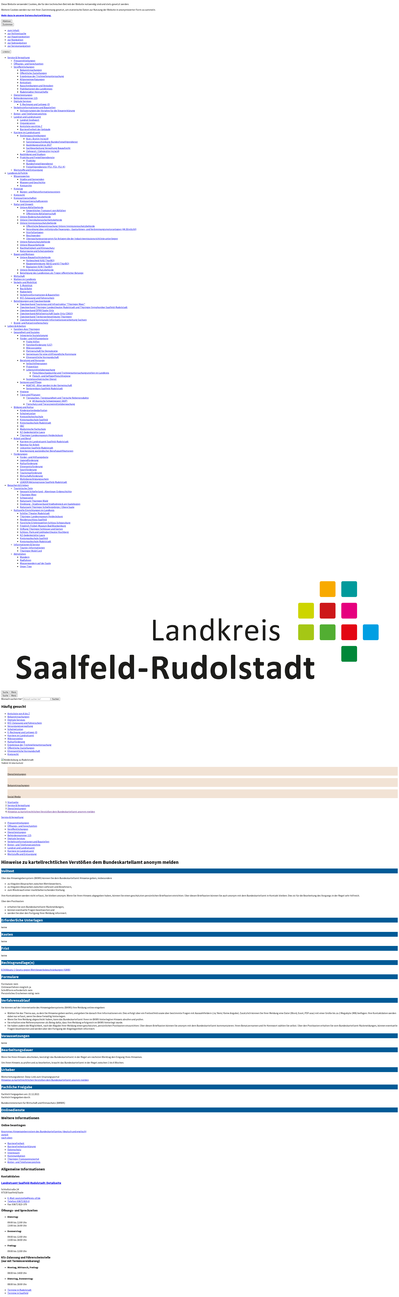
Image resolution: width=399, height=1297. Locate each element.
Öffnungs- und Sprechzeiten (28, 63)
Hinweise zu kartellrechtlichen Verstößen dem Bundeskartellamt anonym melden (51, 811)
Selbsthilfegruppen (36, 363)
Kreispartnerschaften (25, 197)
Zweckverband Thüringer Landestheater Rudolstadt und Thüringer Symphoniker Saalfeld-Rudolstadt (73, 307)
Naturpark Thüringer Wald (34, 500)
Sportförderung (28, 469)
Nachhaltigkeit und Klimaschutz (37, 247)
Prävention (32, 366)
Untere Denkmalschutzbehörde (37, 269)
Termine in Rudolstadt (19, 1289)
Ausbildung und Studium (33, 154)
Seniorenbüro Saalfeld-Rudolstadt (44, 388)
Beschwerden (33, 235)
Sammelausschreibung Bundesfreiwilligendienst (52, 141)
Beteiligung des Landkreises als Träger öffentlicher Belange (51, 272)
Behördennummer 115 (26, 98)
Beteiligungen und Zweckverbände (32, 301)
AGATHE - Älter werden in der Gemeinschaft (49, 385)
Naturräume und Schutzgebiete (36, 251)
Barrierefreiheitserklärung (21, 1146)
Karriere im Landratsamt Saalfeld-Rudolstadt (44, 441)
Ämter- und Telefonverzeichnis (30, 113)
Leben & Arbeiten (16, 325)
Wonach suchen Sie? (11, 698)
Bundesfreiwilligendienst (39, 163)
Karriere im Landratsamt (27, 132)
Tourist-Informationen (32, 547)
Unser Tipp (26, 566)
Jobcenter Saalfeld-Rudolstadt (36, 447)
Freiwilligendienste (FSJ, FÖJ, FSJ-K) (45, 166)
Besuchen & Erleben (18, 485)
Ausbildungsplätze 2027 (39, 144)
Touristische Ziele (23, 488)
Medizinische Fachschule (33, 429)
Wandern (24, 557)
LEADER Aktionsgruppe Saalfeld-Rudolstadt (43, 482)
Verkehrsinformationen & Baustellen (39, 294)
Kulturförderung (29, 463)
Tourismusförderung (31, 472)
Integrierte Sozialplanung (34, 335)
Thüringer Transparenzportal (23, 1158)
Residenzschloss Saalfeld (33, 519)
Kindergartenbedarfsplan (33, 410)
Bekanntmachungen (31, 69)
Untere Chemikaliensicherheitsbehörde (41, 219)
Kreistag (18, 188)
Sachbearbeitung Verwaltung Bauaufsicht (48, 148)
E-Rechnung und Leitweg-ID (35, 104)
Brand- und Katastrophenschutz (31, 322)
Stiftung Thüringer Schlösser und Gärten (41, 528)
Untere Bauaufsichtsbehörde (35, 257)
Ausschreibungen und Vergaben (36, 85)
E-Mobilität (26, 285)
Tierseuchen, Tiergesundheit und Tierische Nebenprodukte (57, 397)
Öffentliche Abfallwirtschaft (41, 213)
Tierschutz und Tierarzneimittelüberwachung (50, 404)
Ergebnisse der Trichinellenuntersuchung (42, 76)
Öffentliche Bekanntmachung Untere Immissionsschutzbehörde (60, 226)
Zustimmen (7, 24)
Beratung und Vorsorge (32, 360)
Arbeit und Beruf (22, 438)
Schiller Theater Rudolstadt (35, 513)
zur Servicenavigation (18, 45)
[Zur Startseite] (199, 688)
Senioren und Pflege (30, 382)
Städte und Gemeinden (32, 179)
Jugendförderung (29, 460)
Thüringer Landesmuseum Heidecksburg (41, 435)
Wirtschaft (19, 276)
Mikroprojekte (33, 347)
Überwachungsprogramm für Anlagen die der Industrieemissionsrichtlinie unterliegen (72, 238)
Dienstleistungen (23, 94)
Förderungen (20, 453)
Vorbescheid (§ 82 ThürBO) (40, 260)
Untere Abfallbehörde (31, 207)
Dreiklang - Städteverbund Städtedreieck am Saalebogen (50, 503)
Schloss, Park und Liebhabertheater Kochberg (44, 532)
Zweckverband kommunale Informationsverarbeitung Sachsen (53, 319)
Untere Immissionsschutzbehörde (38, 222)
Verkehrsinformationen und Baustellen (34, 107)
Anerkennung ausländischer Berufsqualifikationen (46, 450)
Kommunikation (16, 1155)
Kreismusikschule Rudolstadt (35, 422)
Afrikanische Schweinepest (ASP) (49, 400)
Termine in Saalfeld (17, 1293)
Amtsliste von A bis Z (31, 126)
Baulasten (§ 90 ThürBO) (39, 266)
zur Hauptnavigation (18, 36)
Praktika (30, 160)
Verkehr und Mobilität (25, 282)
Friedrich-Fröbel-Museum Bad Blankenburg (43, 525)
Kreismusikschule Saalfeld (34, 419)
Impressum (13, 1152)
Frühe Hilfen (32, 341)
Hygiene (24, 391)
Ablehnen (6, 21)
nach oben (6, 1137)
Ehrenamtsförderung (31, 466)
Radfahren (25, 560)
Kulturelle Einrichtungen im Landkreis (34, 510)
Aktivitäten (20, 553)
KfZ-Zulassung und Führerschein (37, 297)
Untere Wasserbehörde (32, 244)
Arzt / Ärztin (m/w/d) (37, 138)
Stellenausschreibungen (33, 135)
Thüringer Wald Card (31, 550)
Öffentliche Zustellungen (33, 73)
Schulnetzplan (28, 413)
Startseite (12, 802)
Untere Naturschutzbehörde (35, 241)
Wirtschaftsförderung (31, 475)
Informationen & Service (27, 544)
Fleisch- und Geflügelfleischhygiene (51, 375)
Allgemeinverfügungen (32, 79)
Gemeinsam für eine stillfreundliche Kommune (51, 354)
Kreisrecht (19, 194)
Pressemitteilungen (24, 60)
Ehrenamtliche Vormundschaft (42, 357)
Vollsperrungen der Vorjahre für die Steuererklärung (47, 110)
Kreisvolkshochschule (31, 416)
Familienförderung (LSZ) (39, 344)
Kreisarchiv (26, 185)
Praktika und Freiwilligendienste (37, 157)
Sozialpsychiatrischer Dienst (41, 379)
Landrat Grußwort (29, 119)
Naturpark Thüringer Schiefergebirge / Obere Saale (47, 507)
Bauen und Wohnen (24, 254)
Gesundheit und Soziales (27, 332)
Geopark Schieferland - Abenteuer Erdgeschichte (46, 491)
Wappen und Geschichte (32, 182)
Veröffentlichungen (24, 66)
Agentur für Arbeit (29, 444)
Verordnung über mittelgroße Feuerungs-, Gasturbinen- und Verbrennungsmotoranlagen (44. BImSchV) (81, 229)
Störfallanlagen (34, 232)
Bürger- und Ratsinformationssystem (40, 191)
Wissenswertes (22, 176)
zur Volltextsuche (16, 33)
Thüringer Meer (28, 494)
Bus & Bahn (26, 288)
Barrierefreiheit (15, 1143)
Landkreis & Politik (17, 173)
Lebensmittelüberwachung (40, 369)
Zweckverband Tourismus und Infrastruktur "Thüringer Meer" (52, 304)
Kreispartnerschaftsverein (34, 201)
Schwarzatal (26, 497)
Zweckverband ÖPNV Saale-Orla (37, 310)
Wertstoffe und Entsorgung (28, 169)
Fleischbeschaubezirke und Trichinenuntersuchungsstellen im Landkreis (70, 372)
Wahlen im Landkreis (25, 279)
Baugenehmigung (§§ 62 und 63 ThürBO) (47, 263)
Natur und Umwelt (23, 204)
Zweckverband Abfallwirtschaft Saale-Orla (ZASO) (46, 313)
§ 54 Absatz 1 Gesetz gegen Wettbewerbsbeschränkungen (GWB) (35, 969)
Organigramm (27, 123)
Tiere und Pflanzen (30, 394)
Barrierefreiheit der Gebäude (35, 129)
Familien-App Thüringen (27, 329)
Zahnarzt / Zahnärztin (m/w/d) (42, 151)
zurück (4, 1134)
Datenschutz (14, 1149)
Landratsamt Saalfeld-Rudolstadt (31, 1183)
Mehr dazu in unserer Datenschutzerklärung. (26, 15)
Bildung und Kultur (24, 407)
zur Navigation (15, 39)
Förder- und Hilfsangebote (34, 338)
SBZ (22, 425)
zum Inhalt (13, 30)
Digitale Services (22, 101)
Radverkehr (26, 291)
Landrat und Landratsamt (27, 116)
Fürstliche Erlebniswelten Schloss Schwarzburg (45, 522)
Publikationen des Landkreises (36, 88)
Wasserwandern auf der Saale (35, 563)
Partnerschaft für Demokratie (42, 350)
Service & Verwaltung (18, 57)
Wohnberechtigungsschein (34, 478)
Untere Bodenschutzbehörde (35, 216)
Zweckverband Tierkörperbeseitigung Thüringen (46, 316)
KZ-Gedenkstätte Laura (32, 432)
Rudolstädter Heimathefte (34, 91)
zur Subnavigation (17, 42)
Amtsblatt (25, 82)
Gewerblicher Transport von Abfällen (46, 210)
